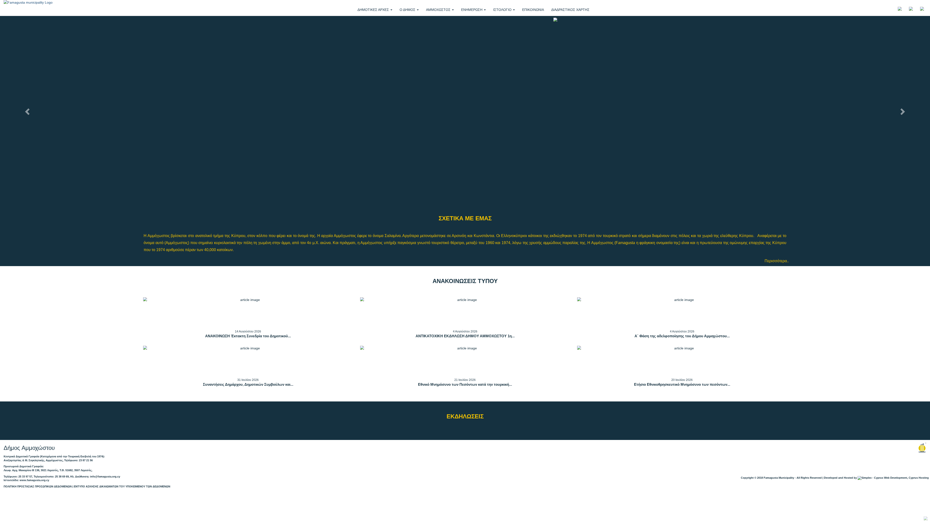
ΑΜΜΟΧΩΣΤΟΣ (438, 10)
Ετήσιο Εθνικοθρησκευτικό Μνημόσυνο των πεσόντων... (682, 384)
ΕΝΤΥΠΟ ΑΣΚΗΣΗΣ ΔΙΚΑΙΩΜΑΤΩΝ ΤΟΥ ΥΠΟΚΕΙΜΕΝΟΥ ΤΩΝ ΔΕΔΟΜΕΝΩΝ (122, 486)
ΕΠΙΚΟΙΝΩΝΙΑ (533, 10)
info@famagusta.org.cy (105, 476)
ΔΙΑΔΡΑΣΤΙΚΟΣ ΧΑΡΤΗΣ (570, 10)
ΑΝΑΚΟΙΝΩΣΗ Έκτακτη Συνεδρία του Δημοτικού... (248, 336)
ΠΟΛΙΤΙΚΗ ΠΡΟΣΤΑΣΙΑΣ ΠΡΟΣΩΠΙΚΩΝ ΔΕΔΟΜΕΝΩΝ (38, 486)
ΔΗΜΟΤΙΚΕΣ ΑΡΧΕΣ (373, 10)
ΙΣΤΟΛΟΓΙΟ (502, 10)
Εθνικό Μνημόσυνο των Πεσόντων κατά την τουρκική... (465, 384)
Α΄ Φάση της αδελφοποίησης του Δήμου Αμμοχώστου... (682, 336)
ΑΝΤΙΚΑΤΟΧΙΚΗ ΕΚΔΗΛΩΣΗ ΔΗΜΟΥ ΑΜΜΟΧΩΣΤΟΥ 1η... (465, 336)
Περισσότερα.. (777, 261)
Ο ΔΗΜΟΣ (408, 10)
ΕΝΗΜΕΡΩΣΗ (472, 10)
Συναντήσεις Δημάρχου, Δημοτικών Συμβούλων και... (248, 384)
